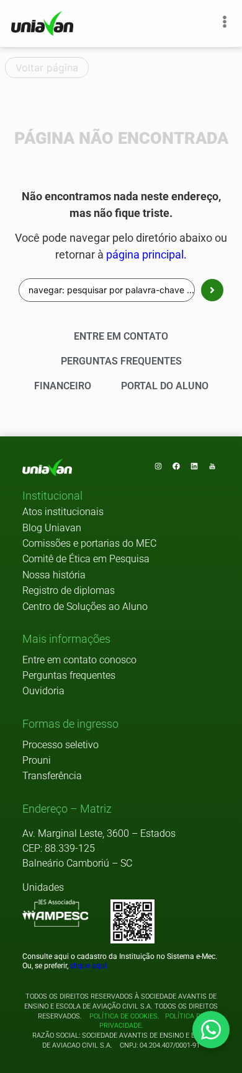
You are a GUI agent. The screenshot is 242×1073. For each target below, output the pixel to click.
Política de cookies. (124, 1016)
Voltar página (47, 67)
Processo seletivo (60, 745)
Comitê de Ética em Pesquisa (86, 559)
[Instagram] (158, 466)
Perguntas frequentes (68, 675)
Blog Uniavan (51, 528)
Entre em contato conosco (79, 660)
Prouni (36, 760)
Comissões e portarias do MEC (89, 543)
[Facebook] (176, 466)
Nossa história (54, 575)
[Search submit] (212, 290)
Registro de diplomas (68, 590)
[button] (52, 496)
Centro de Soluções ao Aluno (85, 606)
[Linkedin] (194, 466)
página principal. (146, 255)
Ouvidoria (43, 691)
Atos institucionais (63, 512)
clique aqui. (89, 965)
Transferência (52, 776)
